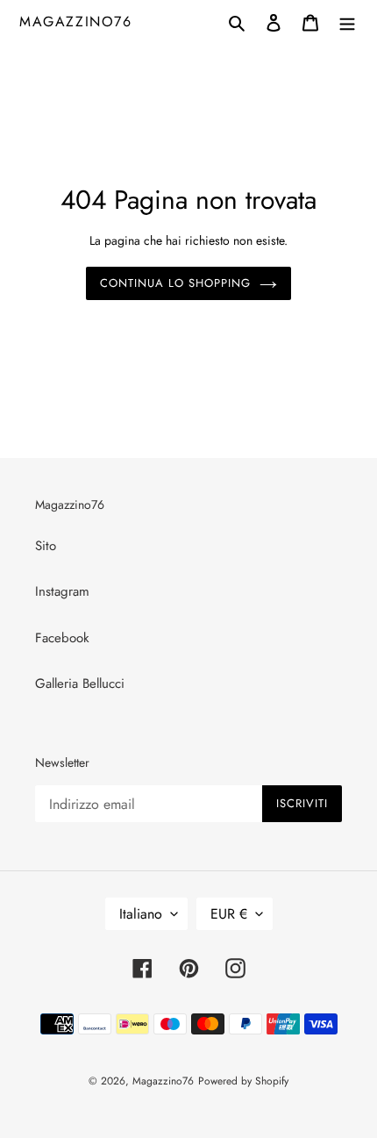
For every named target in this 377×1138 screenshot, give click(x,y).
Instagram (62, 591)
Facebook (62, 638)
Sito (45, 545)
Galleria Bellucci (79, 683)
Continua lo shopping (176, 283)
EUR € (228, 914)
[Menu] (347, 21)
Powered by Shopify (243, 1081)
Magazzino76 (75, 21)
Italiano (140, 914)
